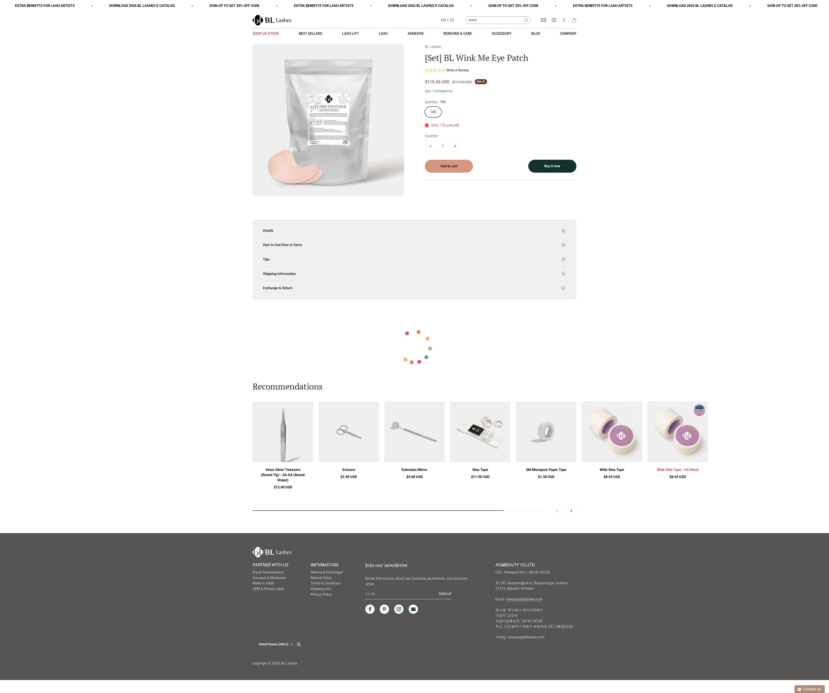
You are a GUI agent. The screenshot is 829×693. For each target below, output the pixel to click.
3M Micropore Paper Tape (546, 470)
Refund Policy (321, 578)
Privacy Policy (321, 594)
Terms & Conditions (325, 583)
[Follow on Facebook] (370, 609)
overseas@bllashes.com (524, 599)
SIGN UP (445, 594)
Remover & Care (457, 34)
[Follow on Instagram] (399, 609)
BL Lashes (433, 47)
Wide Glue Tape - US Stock (678, 470)
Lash (383, 34)
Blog (535, 34)
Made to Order (263, 583)
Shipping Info (321, 589)
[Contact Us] (554, 20)
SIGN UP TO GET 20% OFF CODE (189, 6)
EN (443, 20)
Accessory (501, 34)
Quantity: (432, 136)
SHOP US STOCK (266, 34)
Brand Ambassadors (268, 572)
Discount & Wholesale (269, 578)
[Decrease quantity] (430, 146)
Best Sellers (310, 34)
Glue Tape (480, 470)
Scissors (348, 470)
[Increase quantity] (455, 146)
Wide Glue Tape (612, 470)
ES (452, 20)
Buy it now (552, 166)
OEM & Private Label (268, 589)
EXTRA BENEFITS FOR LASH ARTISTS (279, 6)
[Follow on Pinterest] (384, 609)
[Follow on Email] (413, 609)
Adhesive (416, 34)
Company (568, 34)
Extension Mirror (414, 470)
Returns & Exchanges (327, 572)
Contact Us (811, 689)
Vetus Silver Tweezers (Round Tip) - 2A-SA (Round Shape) (283, 475)
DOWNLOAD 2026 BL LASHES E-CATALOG (97, 6)
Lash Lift (350, 34)
